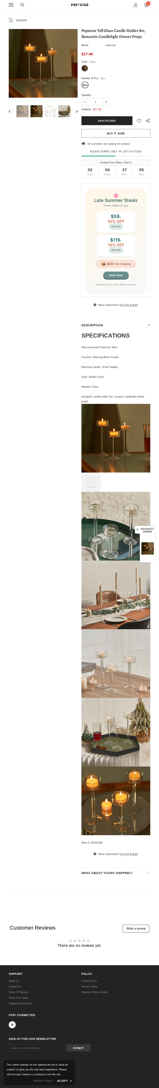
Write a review (136, 928)
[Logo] (79, 5)
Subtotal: (86, 109)
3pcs (85, 85)
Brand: (85, 45)
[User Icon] (136, 5)
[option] (43, 63)
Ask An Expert (129, 304)
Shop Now (116, 275)
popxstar (111, 45)
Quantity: (86, 95)
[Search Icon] (22, 5)
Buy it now (116, 133)
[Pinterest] (12, 1024)
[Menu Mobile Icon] (11, 5)
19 (88, 143)
